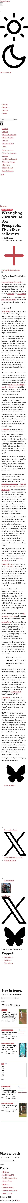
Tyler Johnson (6, 311)
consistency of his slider (9, 484)
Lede (18, 1200)
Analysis (5, 132)
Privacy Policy (7, 1181)
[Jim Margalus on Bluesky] (14, 947)
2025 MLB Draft (7, 168)
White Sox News (7, 138)
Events (4, 113)
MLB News (6, 165)
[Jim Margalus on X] (14, 923)
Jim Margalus (8, 238)
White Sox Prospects (9, 135)
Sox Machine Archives (9, 1178)
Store (4, 146)
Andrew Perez (6, 622)
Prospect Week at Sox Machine (11, 282)
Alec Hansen (5, 698)
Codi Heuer (5, 429)
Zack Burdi (10, 294)
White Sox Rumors (8, 162)
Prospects (5, 107)
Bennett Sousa (16, 692)
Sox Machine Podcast (9, 159)
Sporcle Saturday (8, 144)
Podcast (5, 104)
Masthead (5, 1172)
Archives (5, 110)
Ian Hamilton (21, 294)
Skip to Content (5, 1)
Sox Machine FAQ (8, 1175)
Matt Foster (5, 490)
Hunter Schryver (7, 564)
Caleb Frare (9, 566)
